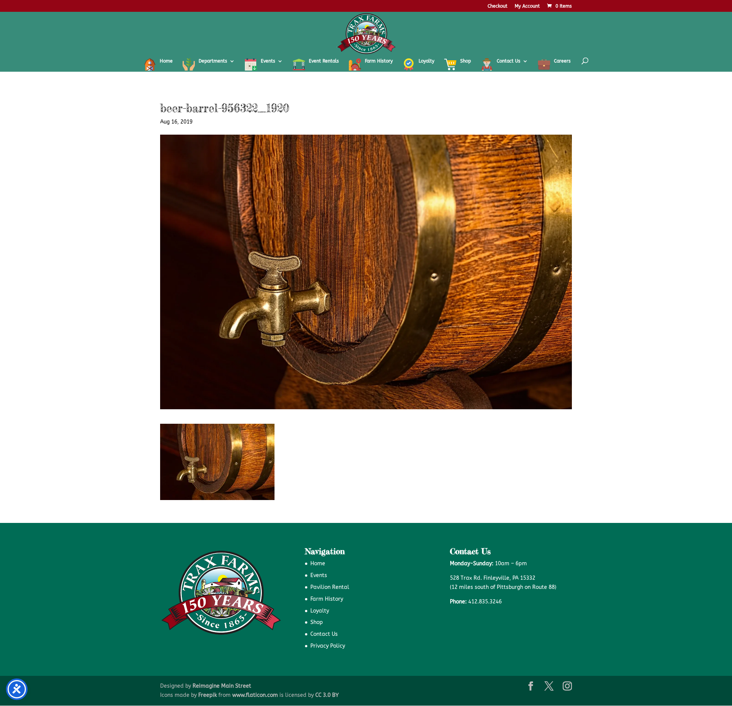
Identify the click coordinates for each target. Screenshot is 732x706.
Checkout (497, 6)
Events (318, 575)
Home (317, 563)
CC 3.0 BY (327, 695)
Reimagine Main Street (222, 686)
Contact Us (324, 634)
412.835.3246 (485, 601)
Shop (316, 622)
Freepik (207, 695)
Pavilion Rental (329, 587)
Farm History (326, 599)
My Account (527, 6)
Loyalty (319, 611)
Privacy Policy (327, 646)
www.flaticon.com (255, 695)
